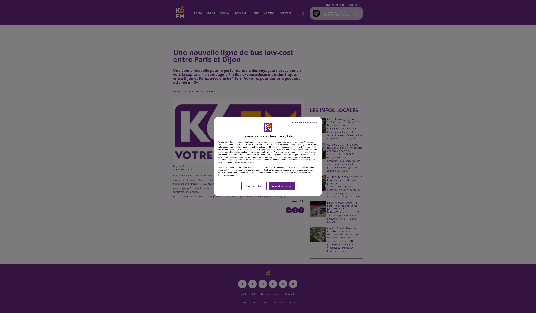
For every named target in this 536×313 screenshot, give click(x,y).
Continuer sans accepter (305, 122)
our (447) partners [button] (231, 142)
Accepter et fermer (282, 185)
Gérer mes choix (254, 185)
